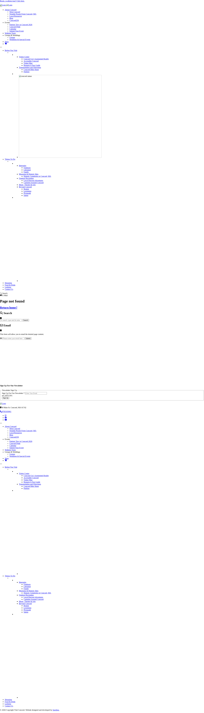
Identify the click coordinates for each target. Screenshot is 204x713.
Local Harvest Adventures (33, 180)
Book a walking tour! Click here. (12, 1)
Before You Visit (11, 50)
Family (26, 172)
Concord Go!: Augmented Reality (36, 59)
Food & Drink (10, 285)
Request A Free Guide (32, 65)
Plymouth (27, 193)
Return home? (8, 307)
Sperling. (56, 710)
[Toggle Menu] (1, 6)
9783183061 (6, 412)
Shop (7, 42)
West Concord (14, 12)
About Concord (10, 10)
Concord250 (14, 20)
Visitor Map (28, 63)
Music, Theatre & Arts (27, 185)
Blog (11, 18)
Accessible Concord (31, 61)
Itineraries (22, 166)
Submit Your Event (16, 31)
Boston (26, 189)
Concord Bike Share (31, 70)
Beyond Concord (25, 187)
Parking (26, 72)
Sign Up (5, 398)
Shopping (8, 283)
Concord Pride (14, 27)
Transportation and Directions (30, 67)
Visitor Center (24, 57)
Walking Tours (10, 33)
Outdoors (27, 168)
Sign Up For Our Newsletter (13, 393)
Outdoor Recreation (26, 178)
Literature (27, 170)
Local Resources (15, 16)
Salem (26, 195)
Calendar (12, 29)
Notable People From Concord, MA (22, 14)
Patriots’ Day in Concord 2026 (20, 25)
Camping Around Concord (34, 183)
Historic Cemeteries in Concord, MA (37, 176)
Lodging (8, 287)
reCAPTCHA (7, 396)
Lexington (27, 191)
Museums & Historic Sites (28, 174)
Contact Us (9, 289)
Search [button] (25, 320)
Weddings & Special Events (19, 40)
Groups (12, 37)
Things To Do (10, 159)
